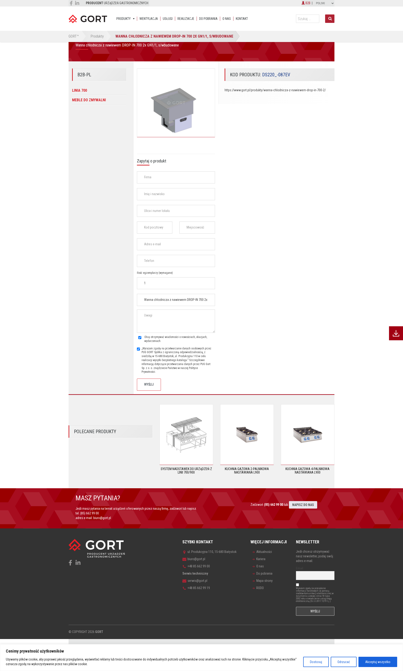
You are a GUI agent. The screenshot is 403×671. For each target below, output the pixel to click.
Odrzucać (343, 662)
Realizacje (185, 19)
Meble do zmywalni (89, 100)
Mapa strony (264, 581)
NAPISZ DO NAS (303, 505)
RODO (260, 588)
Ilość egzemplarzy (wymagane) (155, 272)
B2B (307, 3)
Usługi (168, 19)
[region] (201, 657)
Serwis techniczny (195, 573)
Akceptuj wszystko (377, 662)
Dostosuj (316, 662)
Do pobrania (208, 19)
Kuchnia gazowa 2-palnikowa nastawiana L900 (247, 470)
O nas (226, 19)
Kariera (260, 559)
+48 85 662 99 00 (199, 566)
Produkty (123, 19)
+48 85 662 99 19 (199, 588)
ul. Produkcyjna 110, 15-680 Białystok (212, 552)
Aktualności (264, 552)
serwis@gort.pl (197, 581)
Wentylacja (148, 19)
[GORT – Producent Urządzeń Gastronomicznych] (88, 19)
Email (299, 568)
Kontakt (242, 19)
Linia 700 (79, 90)
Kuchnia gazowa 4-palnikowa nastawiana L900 (307, 470)
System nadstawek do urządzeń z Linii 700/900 (186, 470)
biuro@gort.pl (102, 518)
